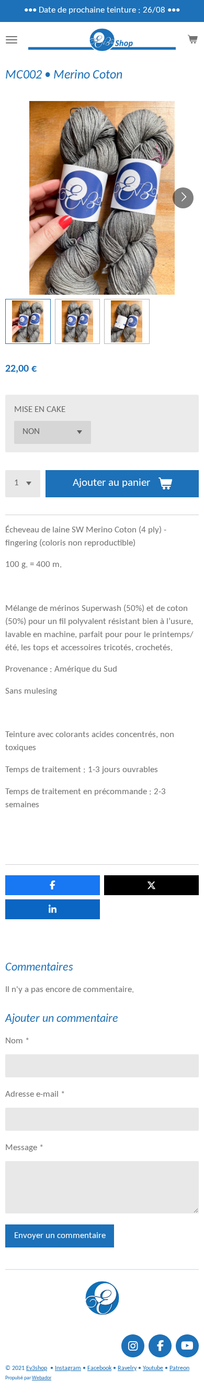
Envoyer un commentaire (60, 1236)
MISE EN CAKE (39, 410)
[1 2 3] (22, 483)
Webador (41, 1378)
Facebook (99, 1368)
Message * (24, 1148)
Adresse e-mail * (35, 1094)
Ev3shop (36, 1368)
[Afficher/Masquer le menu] (11, 40)
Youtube (153, 1368)
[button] (28, 321)
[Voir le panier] (192, 40)
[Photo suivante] (183, 197)
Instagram (68, 1368)
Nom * (17, 1041)
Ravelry (127, 1368)
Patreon (179, 1368)
